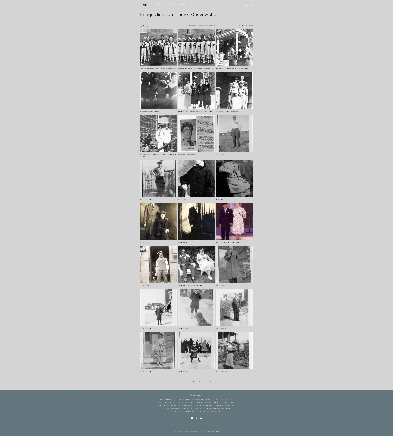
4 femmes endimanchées (149, 112)
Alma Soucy (182, 199)
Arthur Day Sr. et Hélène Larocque (190, 285)
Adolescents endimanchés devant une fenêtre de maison (158, 155)
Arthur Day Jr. (145, 242)
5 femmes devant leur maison (227, 112)
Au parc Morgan (222, 371)
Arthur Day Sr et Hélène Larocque (228, 242)
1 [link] (182, 381)
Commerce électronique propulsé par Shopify (205, 431)
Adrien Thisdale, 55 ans (186, 155)
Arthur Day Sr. (145, 285)
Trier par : (191, 26)
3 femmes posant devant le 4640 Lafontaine (232, 69)
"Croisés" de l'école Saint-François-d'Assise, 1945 (158, 69)
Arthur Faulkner (221, 285)
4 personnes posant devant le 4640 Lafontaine (195, 112)
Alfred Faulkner (221, 155)
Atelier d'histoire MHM (185, 431)
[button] (165, 4)
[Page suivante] (210, 381)
